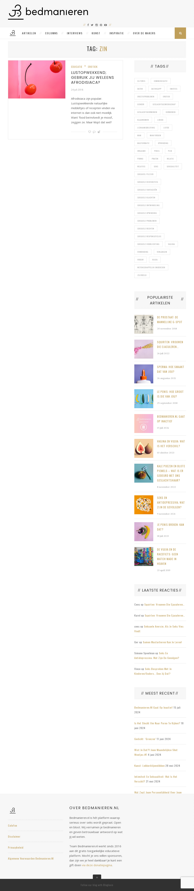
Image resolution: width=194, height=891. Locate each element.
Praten (155, 158)
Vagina (171, 244)
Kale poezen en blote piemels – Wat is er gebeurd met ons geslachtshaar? (171, 473)
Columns (51, 33)
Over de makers (144, 33)
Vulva (155, 259)
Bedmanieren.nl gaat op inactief (171, 418)
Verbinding (142, 251)
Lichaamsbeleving (146, 127)
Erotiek (93, 67)
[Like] (89, 132)
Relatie (170, 158)
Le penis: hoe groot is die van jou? (170, 393)
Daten (140, 88)
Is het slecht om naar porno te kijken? (157, 723)
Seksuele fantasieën (147, 189)
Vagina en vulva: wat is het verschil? (171, 443)
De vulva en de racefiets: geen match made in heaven (167, 556)
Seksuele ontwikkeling (148, 205)
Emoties (173, 88)
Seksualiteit (173, 166)
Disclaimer (14, 836)
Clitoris (141, 81)
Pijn (170, 150)
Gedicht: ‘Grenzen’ (145, 739)
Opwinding (163, 143)
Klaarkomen (143, 119)
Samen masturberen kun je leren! (162, 642)
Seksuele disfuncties (147, 182)
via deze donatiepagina (97, 865)
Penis (157, 150)
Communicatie (160, 81)
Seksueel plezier (145, 174)
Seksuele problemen (147, 220)
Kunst (96, 33)
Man (139, 135)
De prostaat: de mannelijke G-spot (169, 319)
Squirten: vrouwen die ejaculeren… (170, 344)
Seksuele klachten (146, 197)
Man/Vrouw (155, 135)
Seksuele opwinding (147, 213)
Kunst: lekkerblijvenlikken (149, 766)
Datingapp (156, 88)
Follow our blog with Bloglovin (97, 885)
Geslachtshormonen (147, 112)
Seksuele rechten (145, 228)
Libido (160, 119)
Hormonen (171, 112)
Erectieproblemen (145, 96)
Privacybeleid (15, 847)
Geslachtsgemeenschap (164, 104)
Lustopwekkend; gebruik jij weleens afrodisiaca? (92, 77)
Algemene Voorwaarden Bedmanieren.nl (31, 858)
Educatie (76, 67)
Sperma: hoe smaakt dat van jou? (170, 369)
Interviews (75, 33)
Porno (140, 158)
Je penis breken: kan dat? (170, 526)
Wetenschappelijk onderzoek (151, 267)
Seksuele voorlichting (148, 244)
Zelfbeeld (141, 275)
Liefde (166, 127)
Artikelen (29, 33)
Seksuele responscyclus (149, 236)
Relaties (141, 166)
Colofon (12, 825)
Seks (156, 166)
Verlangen (162, 251)
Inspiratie (117, 33)
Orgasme (141, 150)
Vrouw (140, 259)
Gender (140, 104)
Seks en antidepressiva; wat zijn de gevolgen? (171, 502)
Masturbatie (143, 143)
